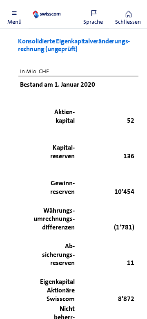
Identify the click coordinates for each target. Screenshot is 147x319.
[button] (14, 14)
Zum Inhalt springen (61, 5)
